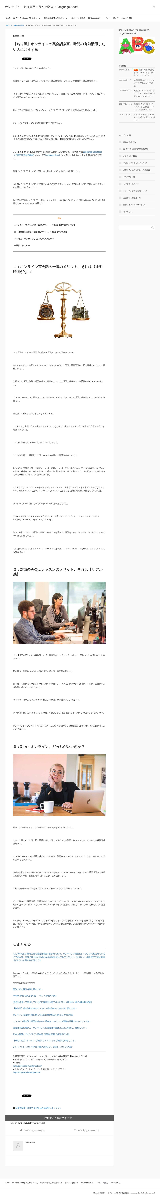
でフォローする (34, 1130)
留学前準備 (21, 1108)
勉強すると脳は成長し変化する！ (28, 989)
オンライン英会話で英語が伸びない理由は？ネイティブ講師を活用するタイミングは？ (52, 1021)
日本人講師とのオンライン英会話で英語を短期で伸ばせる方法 (41, 1034)
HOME (7, 18)
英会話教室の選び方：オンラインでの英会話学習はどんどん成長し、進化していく (50, 1028)
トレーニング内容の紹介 (132, 191)
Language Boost (52, 155)
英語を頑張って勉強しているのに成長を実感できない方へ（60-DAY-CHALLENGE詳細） (53, 1002)
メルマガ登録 (126, 18)
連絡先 (115, 18)
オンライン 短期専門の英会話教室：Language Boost (41, 7)
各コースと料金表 (78, 18)
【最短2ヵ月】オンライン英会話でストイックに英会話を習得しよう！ (44, 1041)
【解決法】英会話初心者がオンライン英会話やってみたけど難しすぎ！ (45, 1008)
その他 (125, 212)
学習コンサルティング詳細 (133, 163)
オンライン (56, 1108)
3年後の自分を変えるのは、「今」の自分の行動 (34, 996)
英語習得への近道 (130, 198)
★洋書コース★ (129, 184)
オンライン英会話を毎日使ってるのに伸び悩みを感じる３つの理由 (43, 1015)
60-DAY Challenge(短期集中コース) (27, 18)
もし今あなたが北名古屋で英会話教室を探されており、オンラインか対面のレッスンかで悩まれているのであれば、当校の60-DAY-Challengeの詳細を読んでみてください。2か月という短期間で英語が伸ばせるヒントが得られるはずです (59, 957)
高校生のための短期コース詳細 (135, 170)
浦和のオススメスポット (132, 205)
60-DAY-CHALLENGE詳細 (38, 1108)
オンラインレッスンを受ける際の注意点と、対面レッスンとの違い (43, 1047)
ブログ (107, 18)
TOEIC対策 (127, 177)
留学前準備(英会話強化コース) (56, 18)
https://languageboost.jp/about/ (26, 1072)
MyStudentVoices (95, 18)
